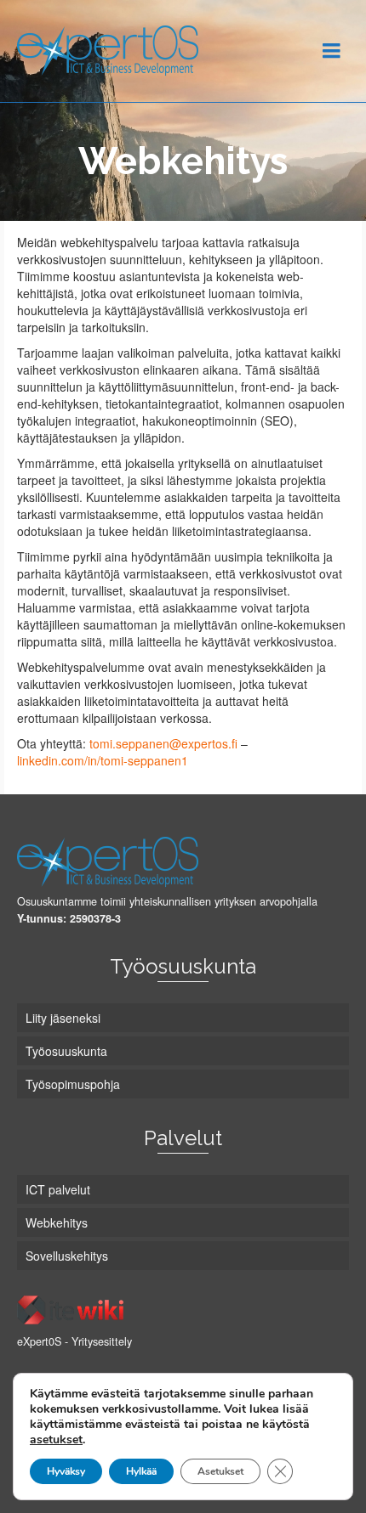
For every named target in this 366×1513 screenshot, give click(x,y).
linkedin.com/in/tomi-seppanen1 (102, 760)
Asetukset (220, 1471)
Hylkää (141, 1471)
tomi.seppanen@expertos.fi (163, 743)
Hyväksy (66, 1471)
